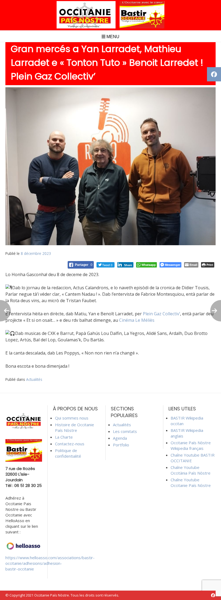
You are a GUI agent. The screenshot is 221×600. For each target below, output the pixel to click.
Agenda (120, 438)
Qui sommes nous (71, 418)
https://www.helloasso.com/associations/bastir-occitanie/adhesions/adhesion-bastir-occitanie (50, 563)
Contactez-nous (69, 443)
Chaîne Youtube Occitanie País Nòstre (191, 482)
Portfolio (121, 444)
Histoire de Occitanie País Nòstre (74, 427)
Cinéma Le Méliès (136, 320)
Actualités (34, 379)
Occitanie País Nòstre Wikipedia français (191, 445)
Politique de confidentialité (68, 453)
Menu (112, 36)
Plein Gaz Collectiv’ (161, 314)
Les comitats (125, 431)
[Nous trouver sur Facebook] (213, 595)
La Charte (64, 437)
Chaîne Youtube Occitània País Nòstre (190, 470)
